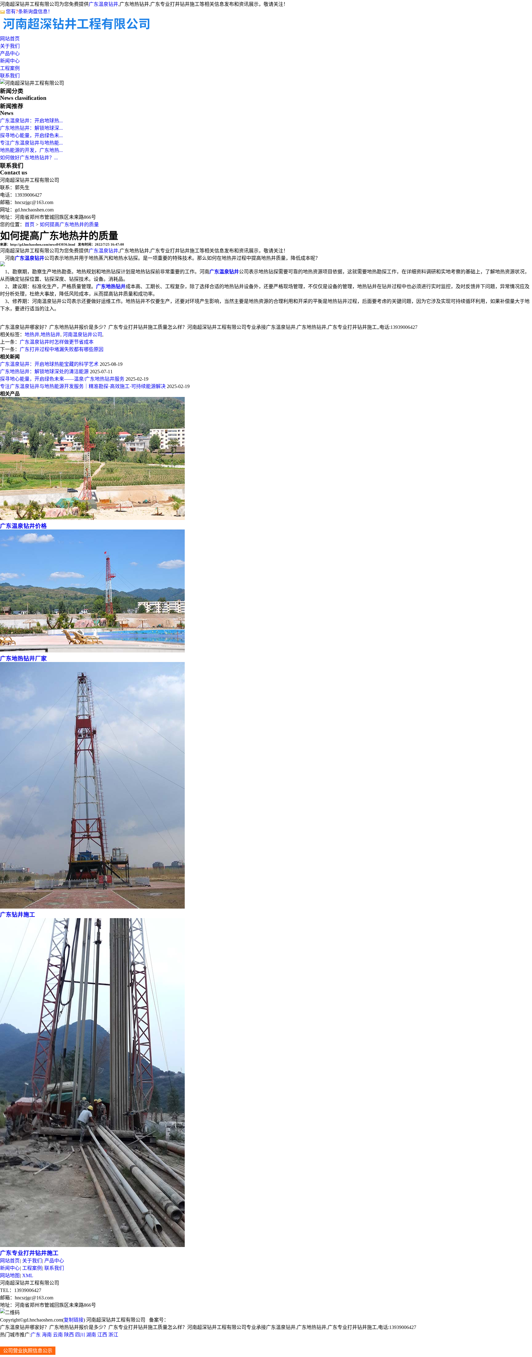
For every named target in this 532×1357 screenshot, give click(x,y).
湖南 (91, 1334)
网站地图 (10, 1275)
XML (27, 1275)
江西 (102, 1334)
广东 (36, 1334)
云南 (58, 1334)
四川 (80, 1334)
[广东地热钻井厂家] (92, 650)
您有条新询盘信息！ (29, 11)
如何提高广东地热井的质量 (69, 224)
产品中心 (10, 53)
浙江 (113, 1334)
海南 (47, 1334)
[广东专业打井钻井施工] (92, 1245)
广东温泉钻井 (103, 4)
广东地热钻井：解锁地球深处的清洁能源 (44, 371)
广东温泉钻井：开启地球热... (31, 120)
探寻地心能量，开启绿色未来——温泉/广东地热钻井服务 (62, 379)
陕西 (69, 1334)
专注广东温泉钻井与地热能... (31, 142)
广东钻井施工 (17, 914)
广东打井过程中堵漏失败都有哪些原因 (61, 349)
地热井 (32, 334)
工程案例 (10, 68)
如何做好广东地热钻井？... (29, 157)
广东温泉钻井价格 (23, 526)
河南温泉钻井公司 (82, 334)
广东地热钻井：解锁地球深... (31, 128)
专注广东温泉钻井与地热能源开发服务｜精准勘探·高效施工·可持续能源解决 (83, 386)
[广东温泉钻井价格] (92, 518)
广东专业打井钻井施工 (29, 1253)
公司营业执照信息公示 (27, 1350)
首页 (29, 224)
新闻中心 (10, 60)
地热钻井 (50, 334)
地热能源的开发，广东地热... (31, 150)
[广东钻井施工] (92, 906)
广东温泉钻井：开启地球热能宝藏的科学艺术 (49, 364)
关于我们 (10, 46)
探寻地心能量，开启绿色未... (31, 135)
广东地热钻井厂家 (23, 658)
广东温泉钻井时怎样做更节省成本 (57, 342)
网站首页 (10, 38)
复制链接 (73, 1319)
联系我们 (10, 75)
